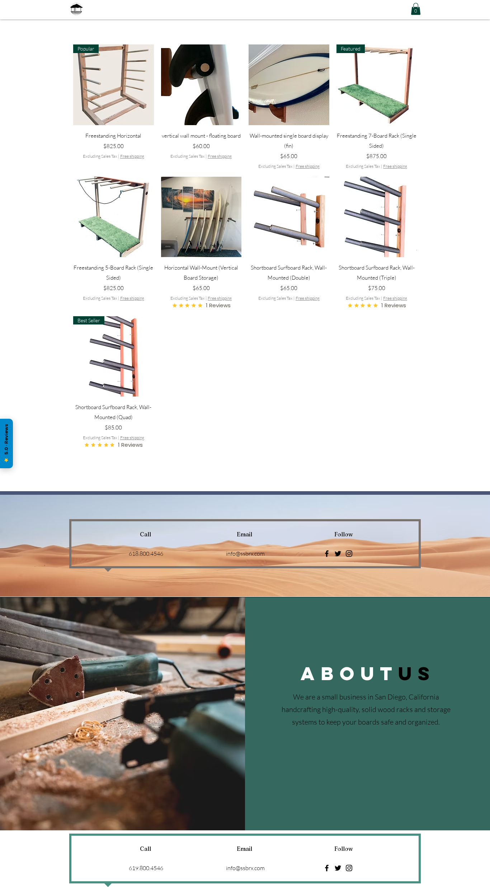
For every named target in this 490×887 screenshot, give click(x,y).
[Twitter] (338, 553)
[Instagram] (349, 553)
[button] (416, 9)
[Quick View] (201, 84)
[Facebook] (326, 553)
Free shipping (132, 156)
